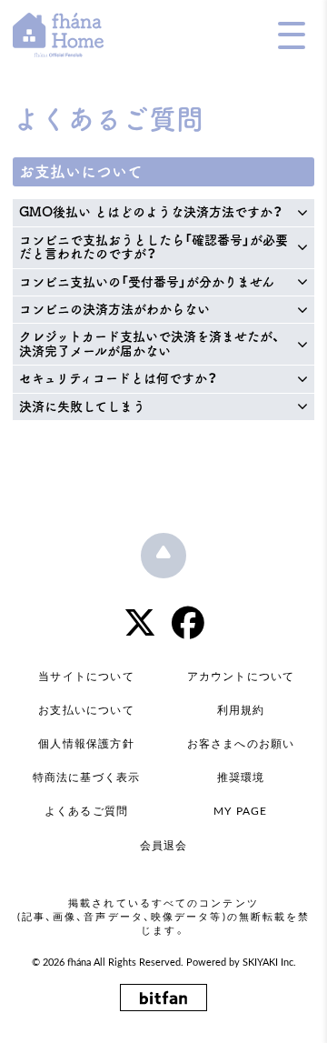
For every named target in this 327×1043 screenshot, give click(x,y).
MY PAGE (240, 811)
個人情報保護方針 (86, 743)
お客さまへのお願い (241, 743)
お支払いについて (86, 710)
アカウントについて (241, 676)
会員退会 (164, 845)
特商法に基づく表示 (87, 777)
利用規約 (241, 710)
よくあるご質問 (86, 811)
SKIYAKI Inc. (269, 963)
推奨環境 (241, 777)
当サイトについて (86, 676)
